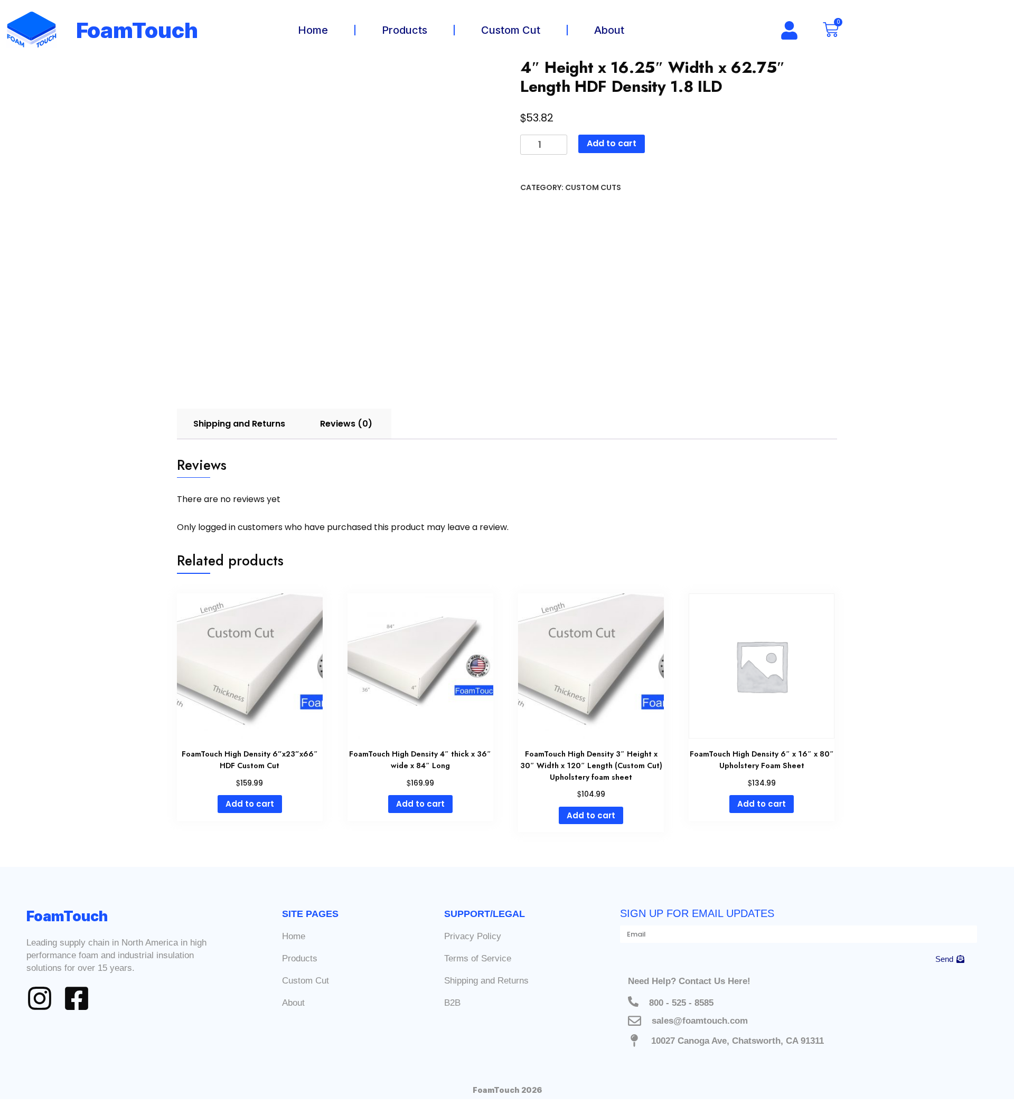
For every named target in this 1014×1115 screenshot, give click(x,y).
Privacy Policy (472, 936)
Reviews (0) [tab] (346, 424)
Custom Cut (510, 30)
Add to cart (611, 143)
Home (313, 30)
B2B (452, 1003)
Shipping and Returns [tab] (239, 424)
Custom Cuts (593, 187)
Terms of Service (477, 958)
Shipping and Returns (486, 981)
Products (404, 30)
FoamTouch (137, 30)
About (609, 30)
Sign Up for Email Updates (697, 913)
